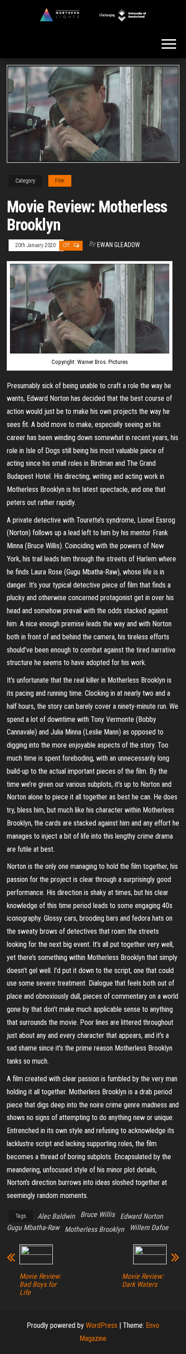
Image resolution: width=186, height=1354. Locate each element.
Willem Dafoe (149, 1227)
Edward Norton (141, 1216)
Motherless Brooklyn (94, 1229)
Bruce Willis (97, 1214)
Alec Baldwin (56, 1216)
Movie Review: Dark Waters (142, 1280)
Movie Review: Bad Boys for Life (40, 1284)
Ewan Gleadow (118, 244)
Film (60, 181)
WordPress (101, 1325)
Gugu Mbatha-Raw (33, 1227)
